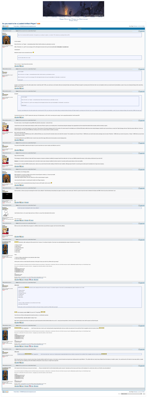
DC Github (77, 16)
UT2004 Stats (54, 16)
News (47, 16)
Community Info (62, 16)
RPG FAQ (100, 16)
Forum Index (16, 26)
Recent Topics (68, 19)
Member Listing (76, 19)
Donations (85, 16)
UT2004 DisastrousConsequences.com (28, 26)
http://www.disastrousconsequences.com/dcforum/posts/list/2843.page (30, 344)
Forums (69, 16)
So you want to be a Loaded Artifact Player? (19, 24)
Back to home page (84, 19)
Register (72, 20)
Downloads (93, 16)
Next (144, 26)
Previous (135, 26)
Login (76, 20)
